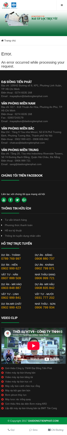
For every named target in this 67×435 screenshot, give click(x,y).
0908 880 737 (44, 258)
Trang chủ (10, 40)
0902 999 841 (11, 297)
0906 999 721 (23, 160)
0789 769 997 (11, 258)
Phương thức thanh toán (19, 225)
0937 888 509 (11, 278)
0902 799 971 (44, 268)
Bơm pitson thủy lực (16, 395)
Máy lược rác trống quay (18, 399)
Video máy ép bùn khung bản (20, 372)
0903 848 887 (11, 288)
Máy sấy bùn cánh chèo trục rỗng (22, 386)
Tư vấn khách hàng (16, 219)
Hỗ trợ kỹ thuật (13, 230)
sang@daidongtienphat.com (25, 164)
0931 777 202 (44, 297)
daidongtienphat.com (43, 420)
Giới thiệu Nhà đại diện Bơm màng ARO (26, 403)
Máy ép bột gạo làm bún (17, 390)
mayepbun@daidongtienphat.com (29, 96)
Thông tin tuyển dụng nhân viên (23, 235)
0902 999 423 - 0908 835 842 (32, 139)
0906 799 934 (44, 307)
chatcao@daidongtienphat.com (27, 142)
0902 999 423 (11, 307)
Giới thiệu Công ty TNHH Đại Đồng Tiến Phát (28, 368)
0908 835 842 (44, 288)
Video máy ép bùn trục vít (18, 381)
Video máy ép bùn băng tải (19, 377)
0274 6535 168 (23, 92)
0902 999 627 (11, 268)
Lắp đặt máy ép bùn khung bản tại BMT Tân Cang (31, 408)
